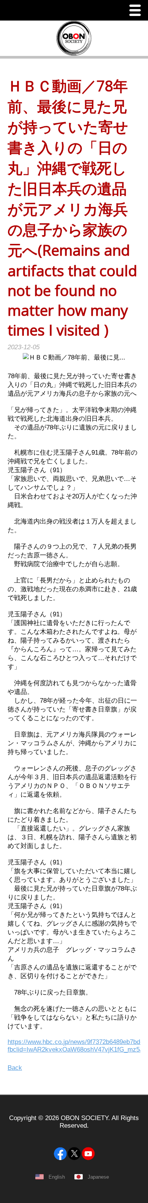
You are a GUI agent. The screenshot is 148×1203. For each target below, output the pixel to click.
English (57, 1177)
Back (15, 1067)
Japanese (98, 1177)
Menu (137, 11)
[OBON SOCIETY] (74, 1135)
